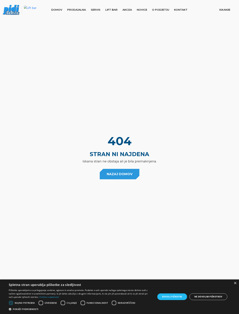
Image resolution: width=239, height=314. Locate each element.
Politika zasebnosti (49, 297)
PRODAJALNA (76, 9)
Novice (142, 9)
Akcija (127, 9)
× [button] (235, 283)
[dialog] (119, 296)
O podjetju (160, 9)
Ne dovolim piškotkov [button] (208, 296)
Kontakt (181, 9)
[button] (227, 10)
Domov (56, 9)
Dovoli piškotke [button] (172, 296)
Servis (95, 9)
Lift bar (111, 9)
